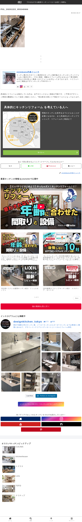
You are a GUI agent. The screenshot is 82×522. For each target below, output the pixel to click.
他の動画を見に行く (41, 306)
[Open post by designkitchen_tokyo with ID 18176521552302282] (10, 382)
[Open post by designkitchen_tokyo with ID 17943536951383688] (71, 361)
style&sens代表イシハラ (28, 72)
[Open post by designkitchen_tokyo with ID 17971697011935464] (71, 341)
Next (76, 298)
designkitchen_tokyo (10, 334)
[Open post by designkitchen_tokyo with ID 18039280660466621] (51, 341)
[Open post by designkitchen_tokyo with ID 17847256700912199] (51, 361)
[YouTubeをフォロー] (24, 86)
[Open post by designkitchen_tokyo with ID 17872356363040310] (51, 382)
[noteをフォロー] (28, 86)
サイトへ (41, 152)
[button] (71, 166)
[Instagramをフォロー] (21, 86)
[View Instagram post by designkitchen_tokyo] (38, 369)
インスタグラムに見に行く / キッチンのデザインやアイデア (41, 404)
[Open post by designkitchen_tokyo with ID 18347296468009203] (30, 382)
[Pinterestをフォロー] (31, 86)
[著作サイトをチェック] (17, 86)
